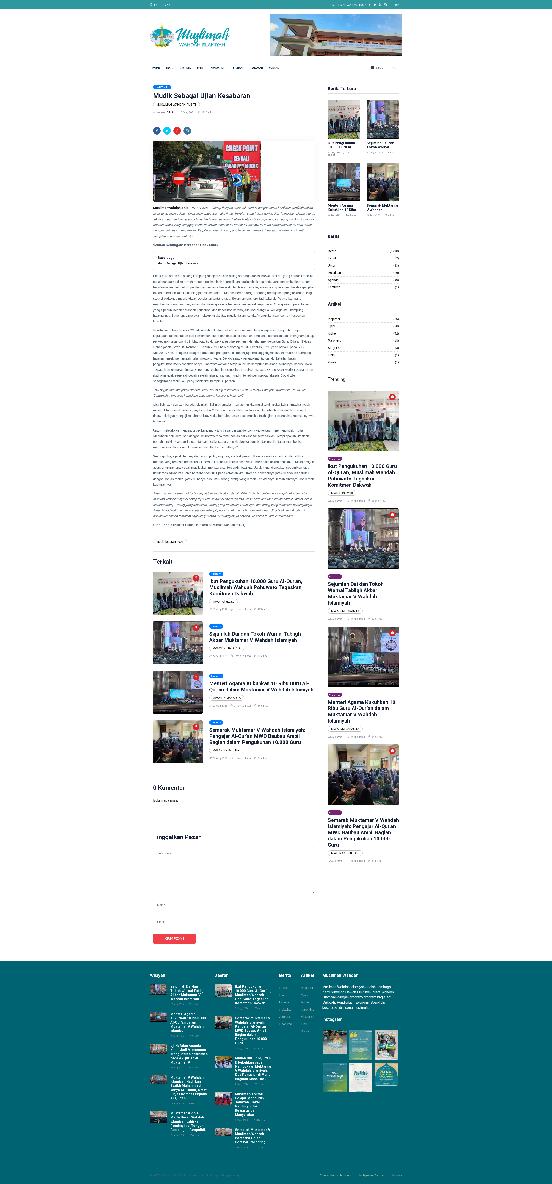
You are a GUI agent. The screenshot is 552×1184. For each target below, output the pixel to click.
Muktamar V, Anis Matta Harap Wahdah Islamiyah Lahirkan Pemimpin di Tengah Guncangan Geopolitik (188, 1121)
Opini (331, 326)
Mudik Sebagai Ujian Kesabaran (201, 96)
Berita (170, 67)
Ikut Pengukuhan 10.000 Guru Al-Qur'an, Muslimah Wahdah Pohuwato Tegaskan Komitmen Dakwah (255, 587)
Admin (170, 112)
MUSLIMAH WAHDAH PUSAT (176, 104)
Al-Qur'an (334, 348)
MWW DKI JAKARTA (227, 648)
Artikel (185, 67)
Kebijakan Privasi (371, 1175)
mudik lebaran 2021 (170, 541)
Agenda (333, 280)
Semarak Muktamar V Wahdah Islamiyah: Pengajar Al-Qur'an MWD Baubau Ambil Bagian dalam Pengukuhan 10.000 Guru (257, 736)
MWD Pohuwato (223, 601)
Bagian (238, 67)
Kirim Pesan (174, 938)
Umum (332, 265)
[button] (154, 4)
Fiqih (331, 355)
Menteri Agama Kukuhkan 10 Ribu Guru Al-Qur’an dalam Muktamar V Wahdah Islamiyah (261, 686)
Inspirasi (334, 319)
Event (201, 67)
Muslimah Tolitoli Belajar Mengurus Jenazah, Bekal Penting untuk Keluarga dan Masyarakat (249, 1104)
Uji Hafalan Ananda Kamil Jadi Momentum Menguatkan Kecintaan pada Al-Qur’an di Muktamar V (189, 1054)
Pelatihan (334, 272)
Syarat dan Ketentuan (335, 1175)
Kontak (274, 67)
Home (156, 67)
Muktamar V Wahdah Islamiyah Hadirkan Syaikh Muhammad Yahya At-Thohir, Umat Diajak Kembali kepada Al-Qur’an (188, 1087)
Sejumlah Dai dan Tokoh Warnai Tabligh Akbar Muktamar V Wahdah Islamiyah (255, 637)
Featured (334, 287)
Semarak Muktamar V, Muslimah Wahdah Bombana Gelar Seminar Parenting (253, 1136)
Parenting (334, 340)
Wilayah (257, 67)
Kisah (332, 362)
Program (217, 67)
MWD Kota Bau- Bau (227, 750)
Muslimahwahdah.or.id (170, 208)
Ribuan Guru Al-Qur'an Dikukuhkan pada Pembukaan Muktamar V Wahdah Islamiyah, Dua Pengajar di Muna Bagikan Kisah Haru (253, 1068)
